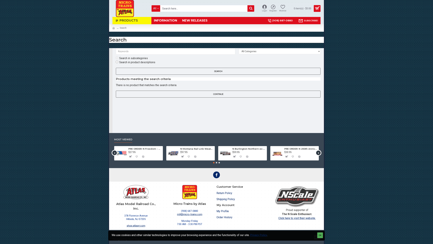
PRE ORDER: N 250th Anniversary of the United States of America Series (300, 148)
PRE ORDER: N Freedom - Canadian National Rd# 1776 (145, 148)
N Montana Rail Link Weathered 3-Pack (196, 148)
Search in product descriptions (137, 62)
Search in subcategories (133, 58)
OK (320, 235)
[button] (115, 153)
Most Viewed (123, 139)
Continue (218, 94)
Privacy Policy (258, 235)
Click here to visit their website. (297, 218)
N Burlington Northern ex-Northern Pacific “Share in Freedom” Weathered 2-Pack (249, 148)
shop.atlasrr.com (136, 225)
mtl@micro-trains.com (189, 214)
